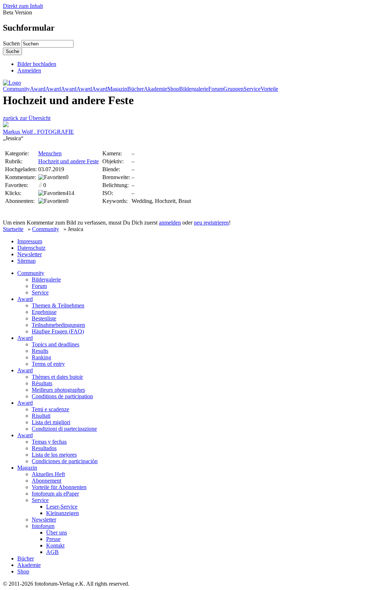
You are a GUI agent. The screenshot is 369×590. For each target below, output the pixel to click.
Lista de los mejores (54, 455)
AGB (52, 552)
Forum (215, 89)
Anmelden (29, 70)
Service (252, 89)
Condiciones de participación (65, 461)
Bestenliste (44, 318)
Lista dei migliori (51, 422)
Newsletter (29, 254)
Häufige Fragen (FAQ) (58, 331)
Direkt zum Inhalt (23, 6)
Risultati (41, 416)
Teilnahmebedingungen (58, 325)
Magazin (117, 89)
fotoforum (43, 526)
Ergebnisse (44, 312)
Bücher (135, 89)
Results (40, 351)
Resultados (44, 448)
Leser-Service (61, 507)
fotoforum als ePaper (55, 494)
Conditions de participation (62, 396)
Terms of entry (48, 364)
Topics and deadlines (55, 344)
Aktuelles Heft (48, 474)
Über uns (56, 532)
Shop (173, 89)
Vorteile (269, 89)
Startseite (13, 229)
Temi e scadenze (50, 409)
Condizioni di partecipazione (64, 429)
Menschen (50, 153)
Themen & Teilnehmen (58, 305)
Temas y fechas (49, 442)
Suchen (12, 43)
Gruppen (233, 89)
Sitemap (26, 261)
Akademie (155, 89)
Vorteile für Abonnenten (59, 487)
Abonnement (46, 481)
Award (37, 89)
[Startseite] (12, 83)
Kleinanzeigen (62, 513)
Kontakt (55, 545)
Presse (53, 539)
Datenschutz (31, 248)
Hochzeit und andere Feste (68, 161)
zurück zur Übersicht (26, 118)
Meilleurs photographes (58, 390)
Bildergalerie (193, 89)
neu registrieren (211, 222)
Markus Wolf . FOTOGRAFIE (38, 132)
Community (16, 89)
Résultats (42, 383)
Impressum (29, 241)
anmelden (170, 222)
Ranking (41, 357)
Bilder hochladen (36, 64)
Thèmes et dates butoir (57, 377)
